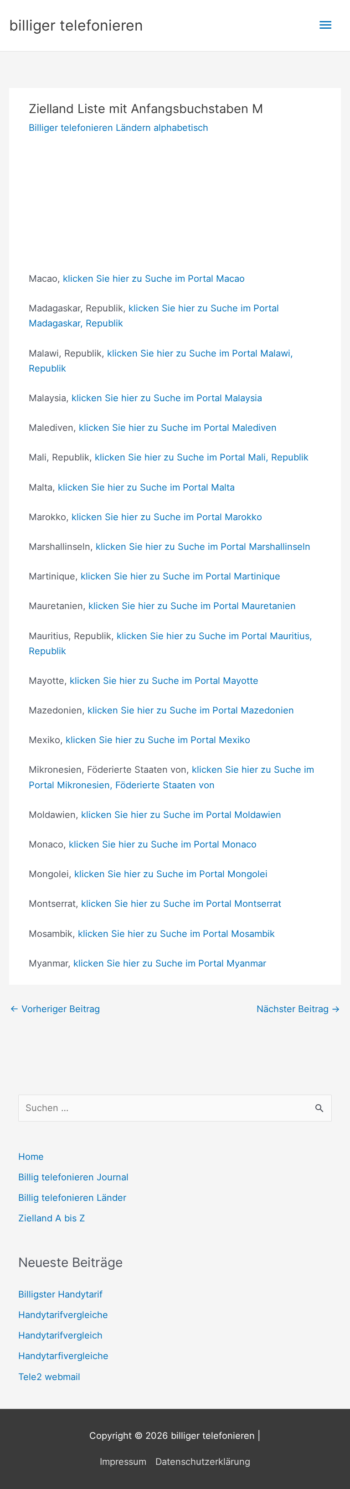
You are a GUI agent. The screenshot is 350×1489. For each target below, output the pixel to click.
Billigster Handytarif (60, 1294)
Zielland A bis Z (51, 1218)
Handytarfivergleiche (63, 1355)
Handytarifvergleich (60, 1335)
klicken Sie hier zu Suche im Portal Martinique (180, 576)
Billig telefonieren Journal (73, 1177)
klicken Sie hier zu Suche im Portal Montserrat (181, 903)
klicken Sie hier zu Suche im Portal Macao (154, 278)
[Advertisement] (175, 207)
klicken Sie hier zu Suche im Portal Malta (146, 487)
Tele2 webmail (49, 1376)
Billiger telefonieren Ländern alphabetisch (118, 127)
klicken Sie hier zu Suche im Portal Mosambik (176, 933)
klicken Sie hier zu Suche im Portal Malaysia (167, 398)
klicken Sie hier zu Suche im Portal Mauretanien (192, 605)
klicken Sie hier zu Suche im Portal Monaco (163, 844)
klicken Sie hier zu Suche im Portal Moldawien (181, 814)
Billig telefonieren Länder (72, 1197)
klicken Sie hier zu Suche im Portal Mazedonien (191, 710)
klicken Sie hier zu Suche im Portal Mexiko (158, 739)
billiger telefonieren (76, 25)
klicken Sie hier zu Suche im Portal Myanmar (169, 963)
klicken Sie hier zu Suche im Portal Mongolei (171, 874)
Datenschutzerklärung (202, 1461)
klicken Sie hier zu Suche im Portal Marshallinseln (203, 546)
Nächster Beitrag (298, 1008)
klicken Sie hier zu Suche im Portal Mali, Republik (202, 457)
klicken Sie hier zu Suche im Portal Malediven (178, 427)
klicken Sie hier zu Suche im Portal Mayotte (164, 680)
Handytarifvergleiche (63, 1314)
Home (31, 1156)
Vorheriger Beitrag (55, 1008)
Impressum (123, 1461)
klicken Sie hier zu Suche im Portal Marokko (167, 517)
